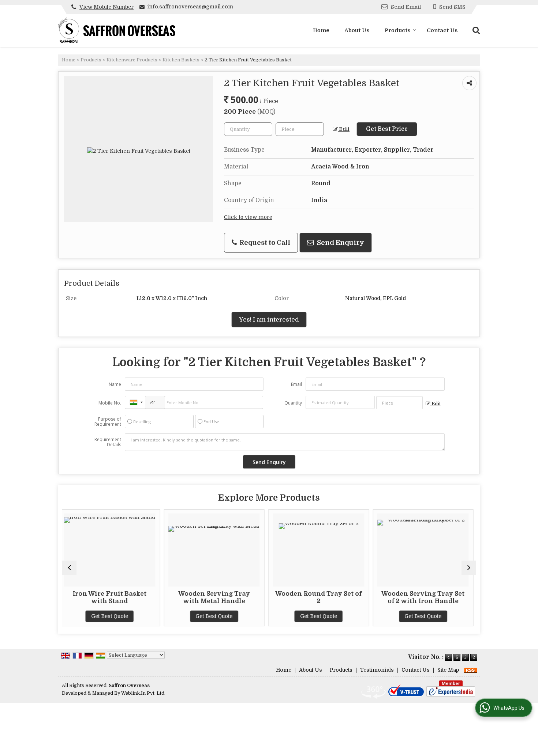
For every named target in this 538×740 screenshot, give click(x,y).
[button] (106, 7)
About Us (357, 30)
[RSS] (470, 670)
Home (321, 30)
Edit (344, 129)
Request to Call (264, 242)
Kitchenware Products (132, 59)
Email (296, 384)
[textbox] (300, 129)
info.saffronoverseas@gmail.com (190, 7)
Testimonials (377, 670)
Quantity (293, 403)
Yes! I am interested (269, 319)
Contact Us (442, 30)
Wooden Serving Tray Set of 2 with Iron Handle (370, 597)
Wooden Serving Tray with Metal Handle (161, 597)
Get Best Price (387, 129)
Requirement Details (107, 442)
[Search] (475, 30)
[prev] (69, 568)
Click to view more (248, 217)
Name (115, 384)
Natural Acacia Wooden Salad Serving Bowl (475, 597)
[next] (469, 568)
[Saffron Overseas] (116, 30)
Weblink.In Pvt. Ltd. (143, 693)
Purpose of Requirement (107, 422)
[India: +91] (135, 402)
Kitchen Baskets (180, 59)
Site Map (448, 670)
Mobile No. (109, 403)
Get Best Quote (161, 616)
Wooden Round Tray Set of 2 (266, 597)
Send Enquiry (339, 242)
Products (398, 30)
